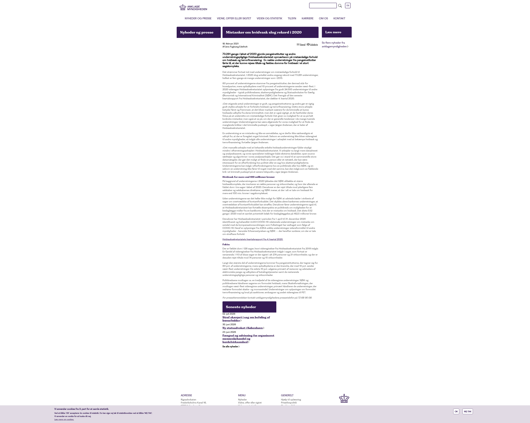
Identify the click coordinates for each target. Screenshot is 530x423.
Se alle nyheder (230, 346)
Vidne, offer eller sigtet (234, 18)
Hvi (224, 239)
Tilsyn (292, 18)
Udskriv (314, 44)
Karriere (307, 18)
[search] (340, 5)
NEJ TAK (467, 411)
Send (302, 44)
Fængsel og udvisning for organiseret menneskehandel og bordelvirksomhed (248, 339)
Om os (323, 18)
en (348, 5)
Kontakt (339, 18)
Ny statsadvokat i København (242, 327)
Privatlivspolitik (289, 402)
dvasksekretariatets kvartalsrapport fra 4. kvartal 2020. (254, 239)
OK (456, 411)
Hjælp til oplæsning (291, 399)
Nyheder (242, 399)
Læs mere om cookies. (64, 419)
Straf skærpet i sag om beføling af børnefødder (246, 319)
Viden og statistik (269, 18)
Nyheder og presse (198, 18)
